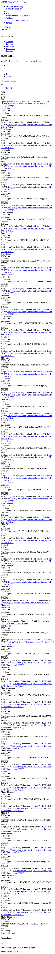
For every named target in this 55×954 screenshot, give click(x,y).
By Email (25, 61)
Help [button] (8, 13)
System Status (35, 61)
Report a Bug (14, 61)
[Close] (2, 943)
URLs (15, 952)
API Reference (24, 16)
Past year (9, 51)
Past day (9, 44)
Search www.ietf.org (14, 6)
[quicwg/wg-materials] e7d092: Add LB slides (25, 622)
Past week (10, 46)
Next (13, 933)
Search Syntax (12, 16)
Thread (9, 76)
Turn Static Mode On (19, 20)
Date (8, 74)
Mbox (3, 952)
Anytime (9, 42)
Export (9, 88)
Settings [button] (9, 18)
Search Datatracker (13, 9)
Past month (10, 48)
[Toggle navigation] (25, 2)
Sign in (9, 23)
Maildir (9, 952)
